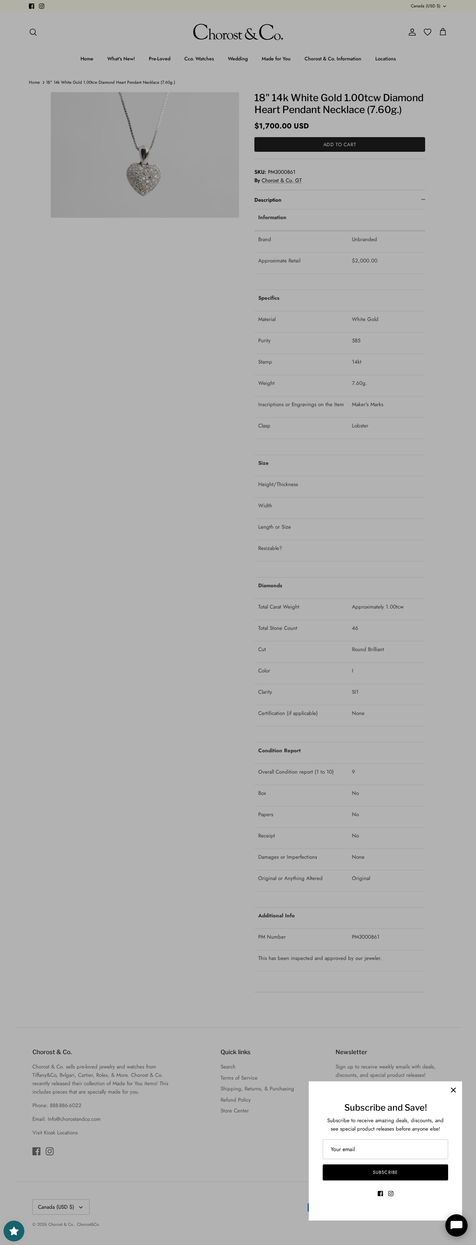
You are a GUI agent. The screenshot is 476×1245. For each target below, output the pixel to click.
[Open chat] (456, 1225)
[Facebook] (380, 1193)
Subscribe (385, 1172)
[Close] (453, 1090)
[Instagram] (390, 1193)
